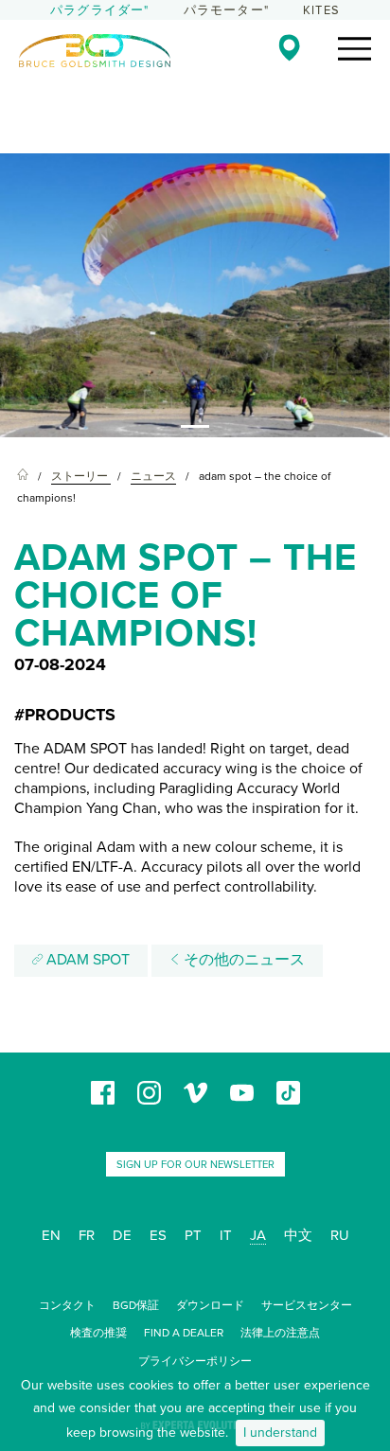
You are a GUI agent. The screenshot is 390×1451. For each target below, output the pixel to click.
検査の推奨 (98, 1332)
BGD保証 (136, 1305)
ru (339, 1235)
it (226, 1235)
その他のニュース (242, 959)
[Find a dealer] (289, 47)
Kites (321, 10)
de (122, 1235)
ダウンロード (210, 1305)
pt (193, 1235)
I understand (280, 1432)
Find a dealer (183, 1332)
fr (87, 1235)
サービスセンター (306, 1305)
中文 (298, 1235)
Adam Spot (86, 959)
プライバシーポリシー (195, 1361)
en (51, 1235)
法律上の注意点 (280, 1332)
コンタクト (67, 1305)
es (158, 1235)
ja (258, 1235)
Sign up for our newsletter (195, 1165)
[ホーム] (22, 476)
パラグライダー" (100, 10)
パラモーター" (226, 10)
